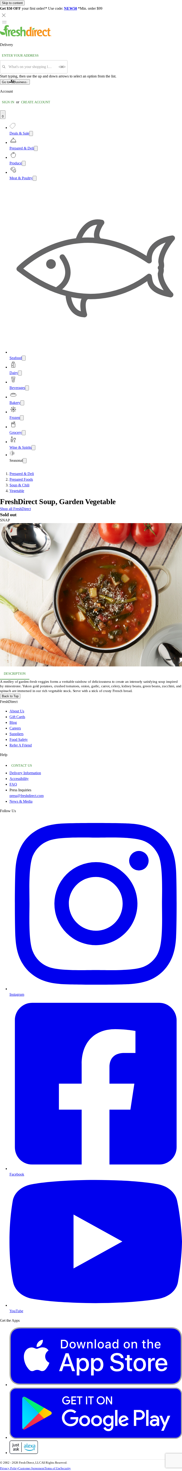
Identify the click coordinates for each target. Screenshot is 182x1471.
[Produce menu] (24, 163)
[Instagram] (95, 989)
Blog (13, 722)
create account (35, 102)
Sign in (8, 102)
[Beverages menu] (27, 387)
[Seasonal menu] (25, 460)
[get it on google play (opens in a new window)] (95, 1437)
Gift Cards (17, 717)
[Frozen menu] (22, 417)
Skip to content (12, 3)
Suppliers (16, 734)
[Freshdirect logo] (26, 35)
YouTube (16, 1311)
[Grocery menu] (24, 432)
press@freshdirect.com (26, 796)
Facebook (16, 1174)
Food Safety (18, 740)
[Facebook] (95, 1169)
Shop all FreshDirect (15, 509)
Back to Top (10, 696)
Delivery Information (25, 773)
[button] (91, 595)
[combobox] (32, 66)
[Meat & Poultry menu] (34, 178)
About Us (16, 711)
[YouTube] (95, 1305)
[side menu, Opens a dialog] (4, 22)
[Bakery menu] (22, 402)
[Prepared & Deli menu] (36, 148)
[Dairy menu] (20, 373)
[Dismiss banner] (4, 15)
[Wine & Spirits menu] (33, 447)
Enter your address (20, 55)
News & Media (20, 801)
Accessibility (19, 779)
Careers (15, 728)
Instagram (16, 994)
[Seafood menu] (24, 358)
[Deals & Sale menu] (31, 133)
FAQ (13, 784)
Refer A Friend (20, 745)
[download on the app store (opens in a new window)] (95, 1385)
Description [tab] (15, 673)
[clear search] (62, 67)
